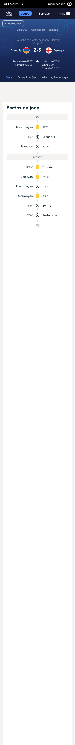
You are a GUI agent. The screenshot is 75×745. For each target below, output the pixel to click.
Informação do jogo (54, 77)
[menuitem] (26, 13)
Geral (9, 77)
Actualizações (27, 77)
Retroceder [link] (14, 23)
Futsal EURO (9, 13)
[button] (63, 13)
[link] (25, 13)
